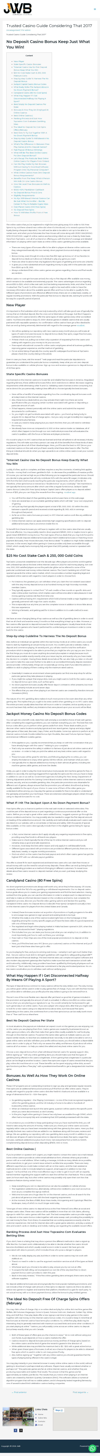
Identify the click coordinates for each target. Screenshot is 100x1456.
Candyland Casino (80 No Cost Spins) (30, 93)
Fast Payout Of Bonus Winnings (28, 150)
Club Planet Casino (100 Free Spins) (29, 207)
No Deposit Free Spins (24, 210)
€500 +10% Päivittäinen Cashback (29, 190)
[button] (92, 1448)
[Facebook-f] (15, 1430)
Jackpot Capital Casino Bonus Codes (30, 84)
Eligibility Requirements (24, 195)
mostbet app (69, 492)
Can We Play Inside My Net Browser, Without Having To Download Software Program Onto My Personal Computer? (31, 167)
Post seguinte (80, 1392)
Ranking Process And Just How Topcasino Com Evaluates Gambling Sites (29, 121)
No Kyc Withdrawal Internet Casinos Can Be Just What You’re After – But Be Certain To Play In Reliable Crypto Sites (32, 201)
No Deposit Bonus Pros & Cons (28, 192)
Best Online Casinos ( (23, 116)
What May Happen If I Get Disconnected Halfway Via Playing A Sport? (30, 98)
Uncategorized (13, 30)
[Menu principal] (94, 9)
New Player (19, 61)
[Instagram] (21, 1430)
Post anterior (19, 1392)
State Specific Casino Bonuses (27, 64)
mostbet (80, 325)
